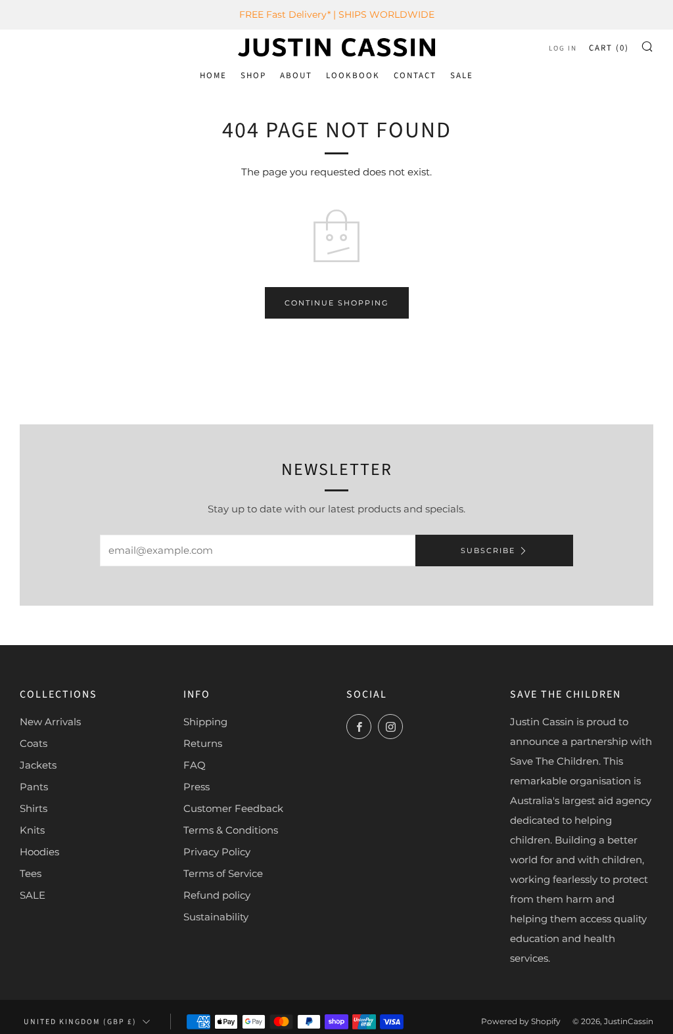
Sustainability (215, 916)
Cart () (609, 48)
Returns (202, 743)
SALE (461, 75)
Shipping (205, 721)
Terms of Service (223, 873)
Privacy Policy (216, 851)
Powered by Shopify (521, 1021)
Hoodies (39, 851)
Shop (253, 75)
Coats (33, 743)
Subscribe (488, 550)
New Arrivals (50, 721)
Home (213, 75)
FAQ (194, 765)
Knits (32, 830)
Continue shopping (337, 302)
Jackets (38, 765)
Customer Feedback (233, 808)
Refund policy (216, 895)
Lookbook (353, 75)
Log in (563, 48)
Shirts (33, 808)
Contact (415, 75)
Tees (30, 873)
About (296, 75)
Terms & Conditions (230, 830)
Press (196, 786)
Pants (34, 786)
